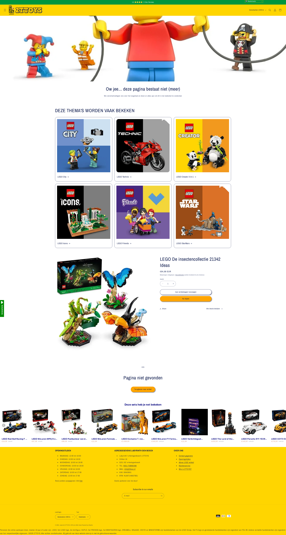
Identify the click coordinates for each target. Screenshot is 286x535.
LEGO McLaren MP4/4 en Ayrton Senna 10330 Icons (45, 439)
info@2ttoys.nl (130, 469)
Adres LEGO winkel (186, 462)
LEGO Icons (63, 243)
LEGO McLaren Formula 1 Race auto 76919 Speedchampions (104, 439)
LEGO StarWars (183, 243)
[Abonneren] (161, 496)
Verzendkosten (179, 275)
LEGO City (62, 176)
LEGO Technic (123, 176)
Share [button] (164, 309)
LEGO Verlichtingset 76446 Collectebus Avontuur (191, 439)
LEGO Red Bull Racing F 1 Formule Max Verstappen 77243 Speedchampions (14, 439)
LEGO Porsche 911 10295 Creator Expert (254, 439)
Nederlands (251, 1)
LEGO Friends (123, 243)
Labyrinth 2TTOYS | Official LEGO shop (70, 525)
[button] (4, 10)
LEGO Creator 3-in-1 (185, 176)
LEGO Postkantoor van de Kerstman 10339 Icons (74, 439)
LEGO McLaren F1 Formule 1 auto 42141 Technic (164, 439)
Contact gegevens (186, 456)
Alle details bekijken (213, 309)
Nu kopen (185, 298)
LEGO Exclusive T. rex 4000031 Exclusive (132, 439)
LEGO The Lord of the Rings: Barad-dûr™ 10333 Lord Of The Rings (224, 439)
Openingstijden (185, 459)
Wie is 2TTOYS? (185, 469)
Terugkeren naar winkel (143, 389)
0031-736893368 (130, 466)
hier (81, 481)
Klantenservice (184, 466)
